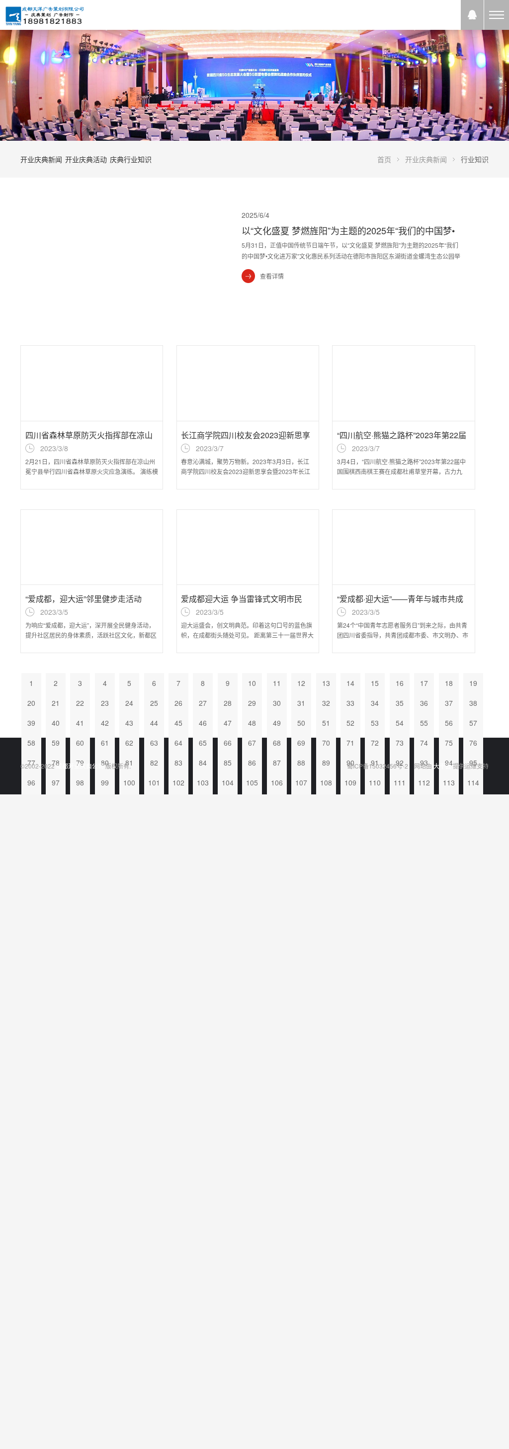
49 (277, 723)
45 (178, 723)
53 (375, 723)
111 (400, 782)
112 (424, 782)
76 (473, 743)
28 (228, 703)
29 (252, 703)
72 (375, 743)
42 (105, 723)
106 (277, 782)
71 (350, 743)
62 (129, 743)
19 (473, 683)
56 (449, 723)
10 (252, 683)
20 (31, 703)
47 (228, 723)
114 (473, 782)
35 (400, 703)
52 (350, 723)
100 (129, 782)
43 (129, 723)
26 (178, 703)
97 (56, 782)
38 (473, 703)
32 (326, 703)
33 (350, 703)
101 (154, 782)
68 (277, 743)
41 (80, 723)
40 (56, 723)
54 (400, 723)
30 (277, 703)
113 (449, 782)
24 (129, 703)
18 (449, 683)
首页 (384, 159)
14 (350, 683)
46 (203, 723)
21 (56, 703)
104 (228, 782)
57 (473, 723)
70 (326, 743)
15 (375, 683)
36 (424, 703)
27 (203, 703)
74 (424, 743)
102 (178, 782)
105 (252, 782)
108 (326, 782)
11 (277, 683)
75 (449, 743)
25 (154, 703)
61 (105, 743)
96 (31, 782)
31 (301, 703)
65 (203, 743)
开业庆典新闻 (41, 159)
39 (31, 723)
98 (80, 782)
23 (105, 703)
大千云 (442, 766)
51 (326, 723)
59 (56, 743)
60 (80, 743)
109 (350, 782)
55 (424, 723)
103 (203, 782)
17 (424, 683)
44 (154, 723)
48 (252, 723)
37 (449, 703)
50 (301, 723)
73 (400, 743)
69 (301, 743)
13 (326, 683)
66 (228, 743)
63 (154, 743)
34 (375, 703)
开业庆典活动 (86, 159)
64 (178, 743)
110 (375, 782)
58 (31, 743)
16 (400, 683)
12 (301, 683)
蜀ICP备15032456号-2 (377, 766)
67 (252, 743)
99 (105, 782)
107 (301, 782)
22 (80, 703)
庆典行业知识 (131, 159)
